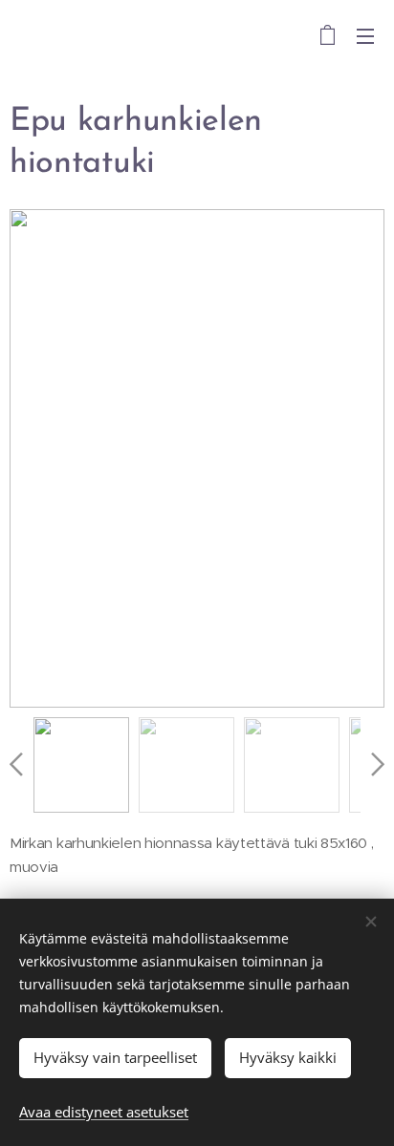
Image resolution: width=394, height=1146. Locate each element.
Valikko (365, 35)
